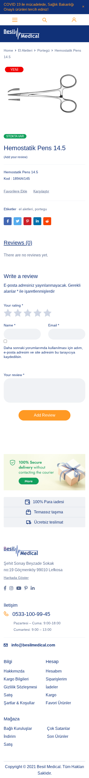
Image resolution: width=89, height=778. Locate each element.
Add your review (15, 157)
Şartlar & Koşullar (19, 703)
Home (8, 50)
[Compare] (41, 191)
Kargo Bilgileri (16, 679)
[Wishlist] (15, 191)
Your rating (13, 305)
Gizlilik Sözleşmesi (20, 687)
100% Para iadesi (48, 502)
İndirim (10, 736)
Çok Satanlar (58, 728)
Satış (8, 695)
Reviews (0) (18, 243)
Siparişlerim (56, 679)
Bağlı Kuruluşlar (18, 728)
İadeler (52, 687)
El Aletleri (25, 50)
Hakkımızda (14, 671)
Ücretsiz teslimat (48, 522)
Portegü (43, 50)
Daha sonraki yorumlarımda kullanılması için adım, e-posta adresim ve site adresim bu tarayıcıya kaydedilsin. (43, 352)
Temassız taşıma (48, 512)
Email (53, 325)
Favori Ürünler (58, 703)
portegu (41, 209)
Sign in (74, 19)
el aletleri (26, 209)
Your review (14, 375)
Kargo (51, 695)
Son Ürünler (57, 736)
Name (9, 325)
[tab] (18, 243)
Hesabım (54, 671)
